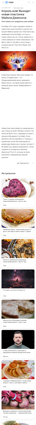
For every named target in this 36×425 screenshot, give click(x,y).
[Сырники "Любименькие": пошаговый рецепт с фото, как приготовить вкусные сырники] (18, 374)
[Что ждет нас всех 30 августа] (18, 283)
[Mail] (6, 2)
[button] (18, 61)
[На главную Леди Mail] (10, 2)
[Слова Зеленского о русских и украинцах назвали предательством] (18, 344)
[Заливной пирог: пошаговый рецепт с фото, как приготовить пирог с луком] (18, 223)
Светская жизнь (18, 8)
